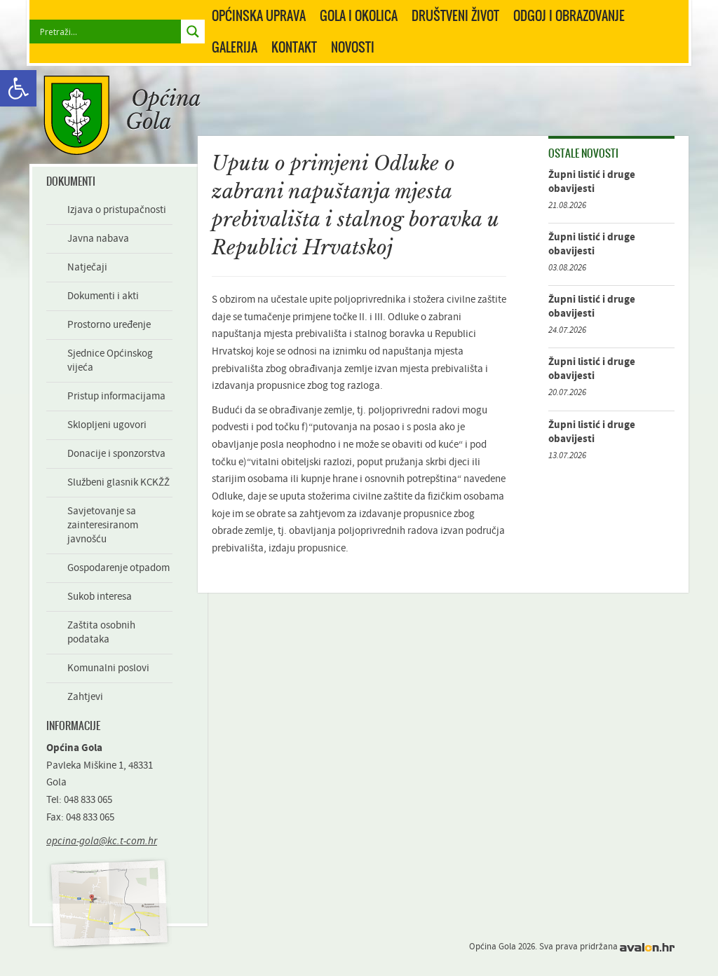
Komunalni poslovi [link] (108, 668)
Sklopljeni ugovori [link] (107, 425)
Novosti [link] (352, 47)
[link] (18, 88)
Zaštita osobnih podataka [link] (101, 632)
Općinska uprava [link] (259, 15)
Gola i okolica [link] (359, 15)
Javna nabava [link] (98, 239)
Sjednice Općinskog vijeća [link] (110, 360)
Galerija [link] (234, 47)
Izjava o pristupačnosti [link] (116, 210)
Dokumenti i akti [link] (103, 296)
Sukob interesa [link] (99, 597)
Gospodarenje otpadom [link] (118, 568)
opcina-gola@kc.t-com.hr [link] (101, 841)
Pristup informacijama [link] (116, 396)
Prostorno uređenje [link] (109, 325)
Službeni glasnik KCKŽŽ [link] (118, 482)
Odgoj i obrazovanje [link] (569, 15)
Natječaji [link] (87, 267)
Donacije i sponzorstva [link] (116, 454)
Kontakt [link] (294, 47)
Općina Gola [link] (122, 115)
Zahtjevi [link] (85, 697)
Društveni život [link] (455, 15)
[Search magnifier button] (193, 31)
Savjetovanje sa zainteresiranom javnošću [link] (102, 525)
